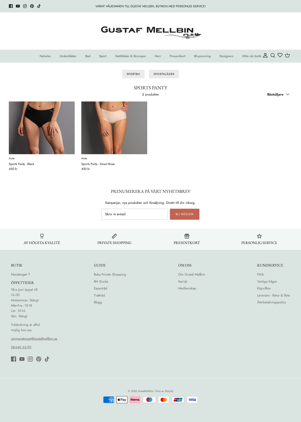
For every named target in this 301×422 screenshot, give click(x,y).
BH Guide (101, 281)
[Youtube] (18, 6)
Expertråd (100, 288)
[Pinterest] (32, 6)
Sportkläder (164, 74)
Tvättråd (99, 295)
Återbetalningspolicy (271, 302)
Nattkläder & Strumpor (130, 56)
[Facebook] (11, 6)
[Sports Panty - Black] (42, 127)
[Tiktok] (39, 6)
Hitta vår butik (251, 56)
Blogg (98, 302)
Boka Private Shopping (110, 274)
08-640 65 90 (21, 347)
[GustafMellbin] (150, 31)
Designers (226, 56)
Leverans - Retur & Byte (273, 295)
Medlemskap (187, 288)
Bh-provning (202, 56)
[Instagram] (25, 6)
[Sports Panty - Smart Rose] (114, 127)
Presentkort (177, 56)
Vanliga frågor (267, 281)
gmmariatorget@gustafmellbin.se (34, 338)
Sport (102, 56)
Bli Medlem (184, 214)
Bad (87, 56)
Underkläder (68, 56)
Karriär (182, 281)
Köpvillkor (264, 288)
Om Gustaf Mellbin (191, 274)
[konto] (264, 55)
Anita (12, 158)
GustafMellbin (145, 391)
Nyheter (45, 56)
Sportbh (133, 74)
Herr (158, 56)
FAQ (260, 274)
